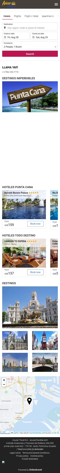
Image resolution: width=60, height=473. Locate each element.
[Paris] (45, 362)
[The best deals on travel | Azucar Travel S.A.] (9, 4)
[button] (56, 4)
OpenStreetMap (35, 433)
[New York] (45, 340)
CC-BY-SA (55, 433)
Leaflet (15, 433)
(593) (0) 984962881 (35, 449)
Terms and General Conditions (36, 453)
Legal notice (15, 453)
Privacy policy (22, 456)
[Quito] (15, 340)
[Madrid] (30, 307)
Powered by (30, 470)
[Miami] (15, 362)
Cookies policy (36, 456)
